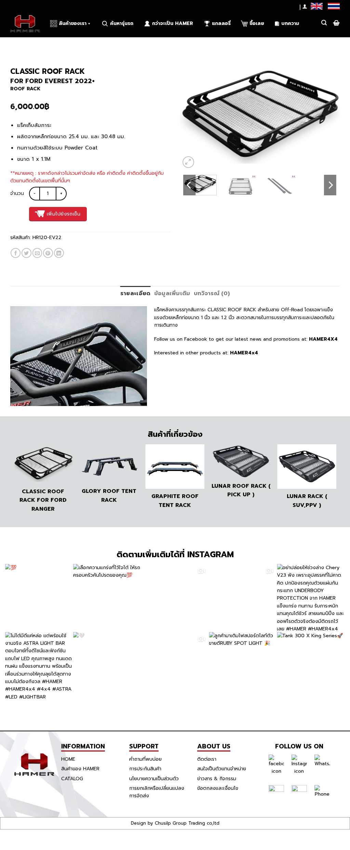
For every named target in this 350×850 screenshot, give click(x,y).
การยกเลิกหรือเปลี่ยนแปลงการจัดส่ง (156, 792)
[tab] (135, 294)
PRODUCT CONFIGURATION (84, 44)
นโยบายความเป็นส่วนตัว (154, 778)
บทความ (290, 23)
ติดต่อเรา (206, 759)
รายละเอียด (135, 293)
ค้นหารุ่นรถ (121, 23)
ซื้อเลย (257, 23)
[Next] (328, 116)
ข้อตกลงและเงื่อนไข (217, 788)
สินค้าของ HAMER (80, 768)
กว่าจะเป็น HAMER (172, 23)
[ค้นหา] (324, 22)
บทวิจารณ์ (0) (212, 293)
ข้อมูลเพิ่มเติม (172, 293)
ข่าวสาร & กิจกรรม (216, 778)
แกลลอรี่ (221, 23)
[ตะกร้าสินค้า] (335, 23)
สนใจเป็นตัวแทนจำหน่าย (221, 768)
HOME (68, 759)
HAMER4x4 (244, 352)
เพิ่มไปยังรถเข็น (63, 214)
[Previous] (192, 116)
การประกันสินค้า (145, 768)
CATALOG (72, 778)
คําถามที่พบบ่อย (145, 759)
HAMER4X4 (322, 339)
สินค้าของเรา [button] (72, 23)
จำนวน (17, 193)
